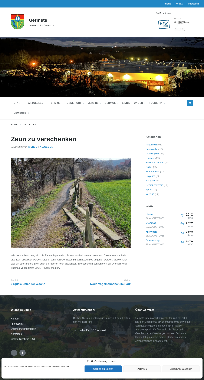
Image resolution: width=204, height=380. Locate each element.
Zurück (15, 280)
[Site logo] (17, 28)
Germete (38, 20)
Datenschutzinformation (23, 329)
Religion (150, 180)
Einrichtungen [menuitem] (132, 103)
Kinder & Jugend (155, 162)
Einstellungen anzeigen (181, 369)
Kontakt (15, 318)
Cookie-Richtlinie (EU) (23, 339)
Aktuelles (29, 124)
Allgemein (46, 147)
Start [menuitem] (18, 103)
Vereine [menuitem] (93, 103)
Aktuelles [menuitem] (35, 103)
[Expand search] (190, 103)
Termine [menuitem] (54, 103)
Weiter (127, 280)
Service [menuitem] (110, 103)
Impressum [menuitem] (194, 4)
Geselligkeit (152, 153)
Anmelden (16, 334)
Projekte (150, 176)
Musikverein (152, 171)
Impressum (17, 323)
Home (14, 124)
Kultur (149, 167)
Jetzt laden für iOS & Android (89, 330)
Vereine (150, 194)
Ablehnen (142, 369)
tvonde (32, 147)
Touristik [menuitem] (155, 103)
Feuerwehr (152, 149)
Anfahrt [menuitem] (167, 4)
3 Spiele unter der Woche (28, 283)
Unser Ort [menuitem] (74, 103)
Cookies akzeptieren (103, 369)
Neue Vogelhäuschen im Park (110, 283)
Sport (149, 189)
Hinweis (150, 158)
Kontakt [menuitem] (179, 4)
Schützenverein (154, 185)
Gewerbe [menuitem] (20, 112)
